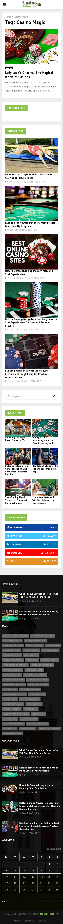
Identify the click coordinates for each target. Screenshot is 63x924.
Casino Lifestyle (12, 655)
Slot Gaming (10, 719)
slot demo (38, 714)
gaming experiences (13, 680)
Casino (9, 68)
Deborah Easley (15, 278)
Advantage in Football (15, 636)
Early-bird (32, 660)
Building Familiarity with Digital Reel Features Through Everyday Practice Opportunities (27, 374)
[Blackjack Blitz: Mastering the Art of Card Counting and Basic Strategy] (45, 428)
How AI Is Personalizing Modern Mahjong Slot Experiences (36, 787)
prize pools (30, 709)
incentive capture (38, 684)
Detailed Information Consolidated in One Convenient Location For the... (16, 470)
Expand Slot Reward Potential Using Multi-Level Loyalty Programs (30, 224)
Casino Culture (11, 650)
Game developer (12, 675)
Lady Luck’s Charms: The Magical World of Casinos (29, 75)
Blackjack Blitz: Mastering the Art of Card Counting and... (43, 440)
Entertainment (49, 660)
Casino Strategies (13, 660)
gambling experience (42, 665)
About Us (41, 920)
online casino (37, 694)
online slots (34, 704)
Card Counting (34, 645)
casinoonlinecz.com (49, 913)
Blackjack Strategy (35, 640)
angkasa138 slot (12, 640)
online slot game (29, 699)
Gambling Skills (34, 670)
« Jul (4, 901)
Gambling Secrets (12, 670)
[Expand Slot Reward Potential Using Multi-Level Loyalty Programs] (31, 203)
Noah (10, 229)
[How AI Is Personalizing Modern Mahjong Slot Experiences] (31, 252)
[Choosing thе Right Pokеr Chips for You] (18, 428)
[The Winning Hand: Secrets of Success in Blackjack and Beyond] (18, 487)
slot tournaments (13, 723)
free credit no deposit (15, 665)
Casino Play (31, 655)
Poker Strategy (11, 709)
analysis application (42, 636)
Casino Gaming (50, 650)
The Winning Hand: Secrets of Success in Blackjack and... (16, 500)
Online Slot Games (13, 704)
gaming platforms (37, 680)
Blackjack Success (13, 645)
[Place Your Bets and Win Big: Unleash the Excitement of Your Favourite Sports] (45, 487)
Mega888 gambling (30, 689)
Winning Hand (27, 728)
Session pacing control (16, 714)
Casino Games (31, 650)
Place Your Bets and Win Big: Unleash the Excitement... (43, 500)
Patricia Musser (15, 181)
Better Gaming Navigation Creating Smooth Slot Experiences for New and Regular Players (31, 322)
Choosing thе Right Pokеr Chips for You (15, 439)
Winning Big (9, 728)
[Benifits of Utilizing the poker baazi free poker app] (45, 456)
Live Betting (10, 689)
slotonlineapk (29, 719)
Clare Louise (14, 381)
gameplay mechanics (35, 675)
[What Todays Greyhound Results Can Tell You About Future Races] (31, 155)
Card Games (53, 645)
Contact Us (29, 920)
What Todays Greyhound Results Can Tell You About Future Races (29, 176)
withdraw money (12, 733)
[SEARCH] (54, 396)
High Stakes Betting (14, 684)
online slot (10, 699)
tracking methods (37, 723)
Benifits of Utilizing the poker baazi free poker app (45, 468)
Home (17, 920)
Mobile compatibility (14, 694)
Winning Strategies (49, 728)
